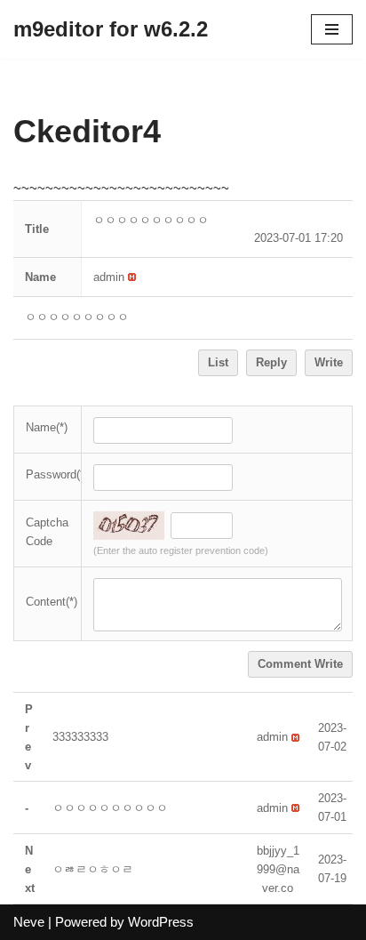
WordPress (161, 921)
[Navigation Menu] (332, 29)
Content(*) (51, 601)
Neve (28, 921)
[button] (108, 277)
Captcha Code (47, 532)
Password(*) (57, 474)
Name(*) (47, 427)
